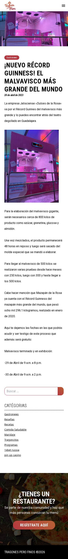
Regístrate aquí (34, 525)
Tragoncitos (11, 439)
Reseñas (9, 419)
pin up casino (12, 455)
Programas (11, 445)
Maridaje (9, 434)
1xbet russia (11, 450)
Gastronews (11, 414)
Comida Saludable (15, 429)
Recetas (9, 424)
